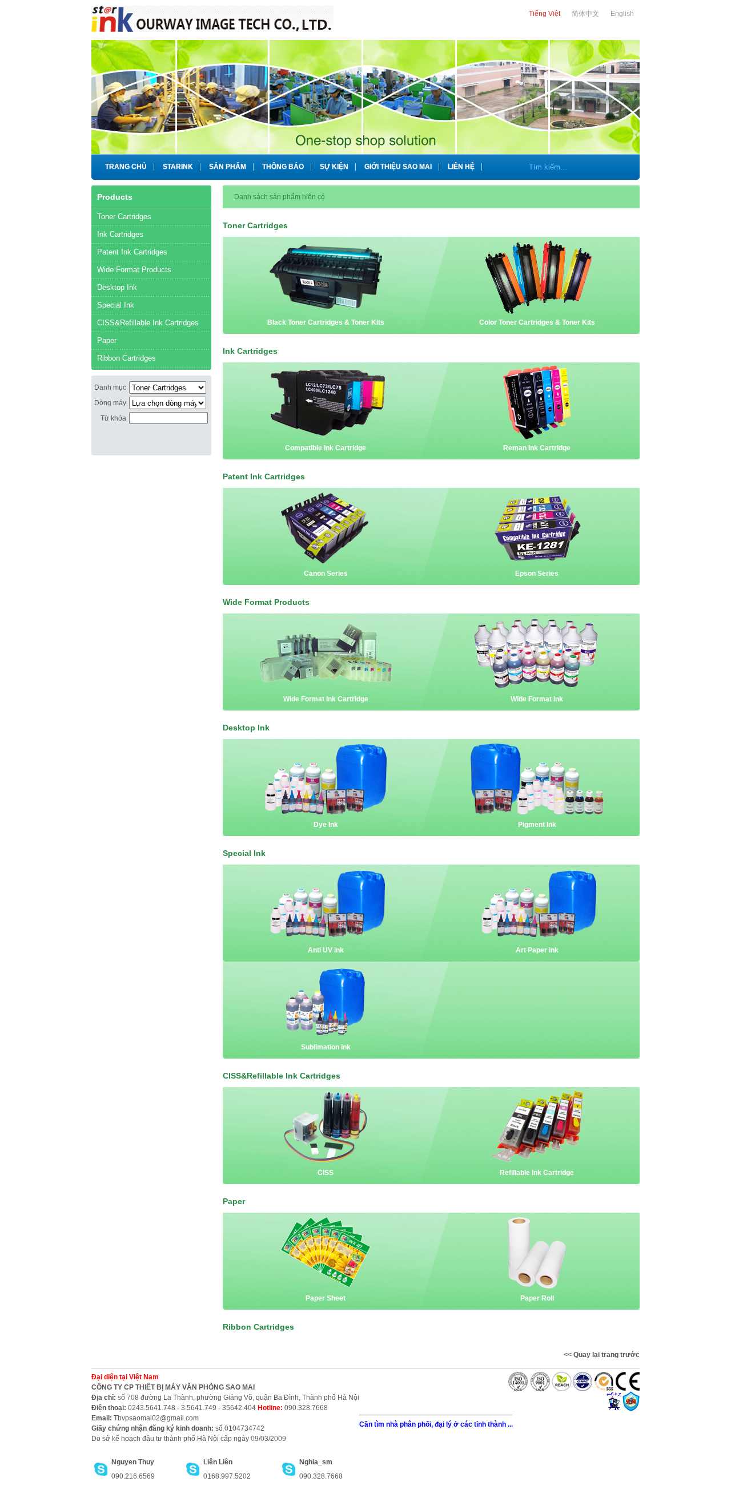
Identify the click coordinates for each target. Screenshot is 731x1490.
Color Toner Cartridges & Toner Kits (537, 322)
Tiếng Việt (544, 14)
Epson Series (537, 574)
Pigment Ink (537, 825)
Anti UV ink (326, 950)
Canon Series (326, 574)
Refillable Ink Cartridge (537, 1173)
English (622, 14)
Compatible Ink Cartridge (325, 448)
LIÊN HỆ (461, 167)
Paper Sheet (326, 1298)
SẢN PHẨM (227, 167)
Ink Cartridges (120, 234)
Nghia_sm (315, 1462)
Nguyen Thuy (132, 1462)
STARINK (178, 167)
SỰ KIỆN (334, 167)
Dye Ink (326, 825)
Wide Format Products (134, 269)
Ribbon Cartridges (126, 358)
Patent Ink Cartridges (132, 252)
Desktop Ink (117, 287)
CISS (326, 1173)
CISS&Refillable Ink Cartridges (148, 322)
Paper (107, 340)
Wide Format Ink (537, 699)
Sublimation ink (326, 1047)
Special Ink (115, 305)
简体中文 (585, 14)
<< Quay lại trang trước (602, 1355)
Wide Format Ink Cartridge (325, 699)
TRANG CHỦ (126, 167)
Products (114, 196)
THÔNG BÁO (283, 167)
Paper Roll (537, 1298)
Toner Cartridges (124, 216)
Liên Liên (217, 1462)
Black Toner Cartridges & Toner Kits (325, 322)
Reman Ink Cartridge (537, 448)
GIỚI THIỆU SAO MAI (398, 167)
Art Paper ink (537, 950)
